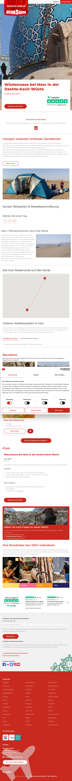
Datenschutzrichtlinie (11, 655)
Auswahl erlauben (36, 410)
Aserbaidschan (8, 689)
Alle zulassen (59, 410)
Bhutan (5, 696)
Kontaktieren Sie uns (14, 536)
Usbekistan (52, 718)
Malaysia (28, 704)
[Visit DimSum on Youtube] (7, 772)
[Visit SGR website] (6, 737)
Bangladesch (7, 693)
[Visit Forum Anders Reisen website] (18, 737)
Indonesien (7, 714)
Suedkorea (52, 693)
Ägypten (6, 682)
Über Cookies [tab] (59, 375)
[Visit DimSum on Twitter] (10, 772)
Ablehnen (13, 410)
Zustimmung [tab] (12, 375)
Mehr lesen (10, 163)
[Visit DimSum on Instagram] (5, 772)
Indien (5, 711)
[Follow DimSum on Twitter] (11, 664)
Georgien (6, 707)
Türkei (50, 711)
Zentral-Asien (53, 725)
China (5, 700)
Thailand (51, 704)
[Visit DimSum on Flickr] (9, 772)
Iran (4, 718)
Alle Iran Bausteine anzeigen (35, 440)
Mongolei (29, 707)
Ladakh (28, 693)
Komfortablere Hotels (29, 338)
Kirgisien (28, 689)
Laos (27, 696)
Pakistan (28, 725)
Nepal (27, 718)
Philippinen (52, 682)
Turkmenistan (53, 714)
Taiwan (50, 700)
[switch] (27, 403)
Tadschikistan (53, 696)
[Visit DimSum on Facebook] (4, 664)
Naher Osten (30, 714)
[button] (5, 221)
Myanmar (28, 711)
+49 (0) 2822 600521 (16, 762)
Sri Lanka (51, 689)
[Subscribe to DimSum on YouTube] (18, 664)
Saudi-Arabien (53, 686)
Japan (5, 721)
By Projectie (52, 776)
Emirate (5, 704)
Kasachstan (29, 686)
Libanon (28, 700)
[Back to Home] (16, 8)
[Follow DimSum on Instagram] (15, 664)
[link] (11, 572)
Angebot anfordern (15, 106)
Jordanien (6, 725)
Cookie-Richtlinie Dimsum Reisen (15, 653)
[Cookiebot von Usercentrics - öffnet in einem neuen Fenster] (62, 369)
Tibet (50, 707)
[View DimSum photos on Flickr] (8, 664)
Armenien (6, 686)
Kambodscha (30, 682)
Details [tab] (36, 375)
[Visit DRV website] (12, 737)
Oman (27, 721)
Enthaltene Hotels (10, 338)
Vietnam (51, 721)
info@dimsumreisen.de (13, 757)
